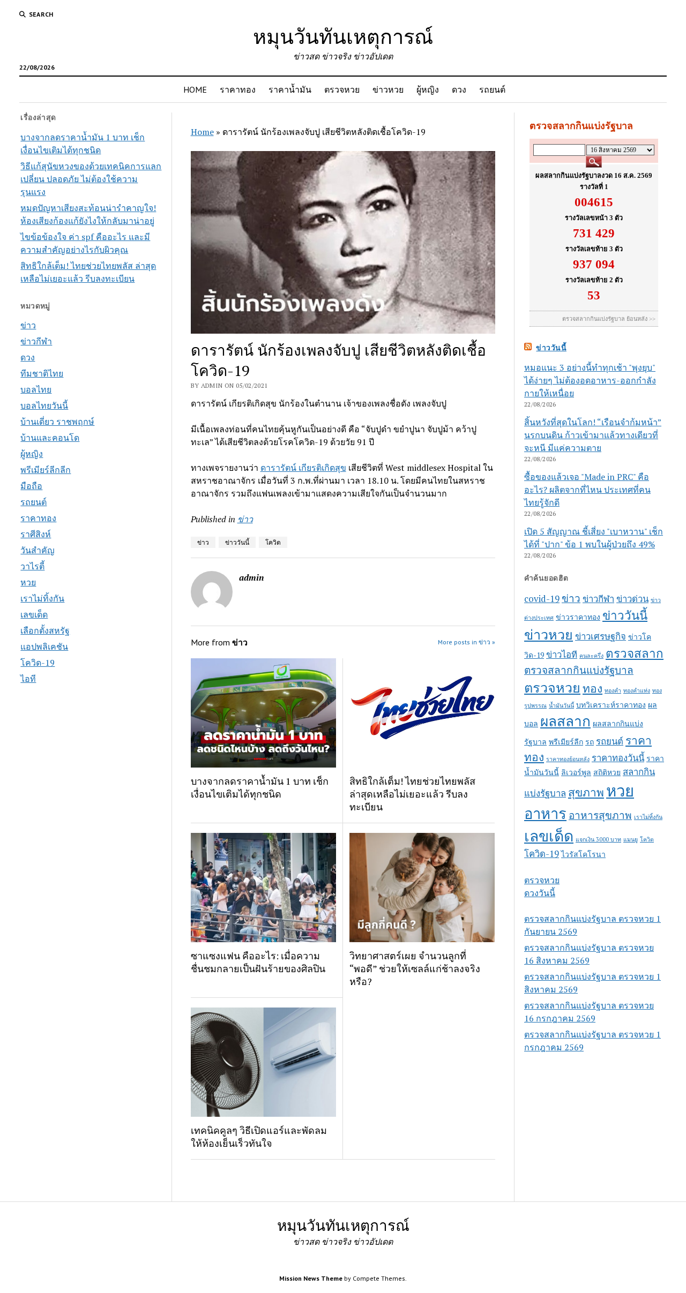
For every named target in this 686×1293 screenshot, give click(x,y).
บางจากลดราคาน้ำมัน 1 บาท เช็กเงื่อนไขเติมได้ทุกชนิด (260, 787)
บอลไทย (35, 389)
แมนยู (630, 839)
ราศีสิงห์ (35, 534)
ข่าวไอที (561, 654)
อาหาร (545, 813)
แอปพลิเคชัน (44, 646)
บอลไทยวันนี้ (44, 405)
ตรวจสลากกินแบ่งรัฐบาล (578, 669)
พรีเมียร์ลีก (566, 741)
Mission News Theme (310, 1278)
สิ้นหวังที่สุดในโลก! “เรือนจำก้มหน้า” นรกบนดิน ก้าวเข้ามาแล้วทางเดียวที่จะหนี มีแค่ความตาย (592, 435)
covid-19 (542, 599)
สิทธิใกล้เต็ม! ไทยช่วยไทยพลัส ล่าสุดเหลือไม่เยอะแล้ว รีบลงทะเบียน (412, 794)
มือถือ (31, 486)
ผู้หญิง (427, 89)
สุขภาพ (586, 792)
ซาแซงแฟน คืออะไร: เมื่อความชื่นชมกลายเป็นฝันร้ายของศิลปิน (258, 962)
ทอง (592, 688)
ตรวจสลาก (634, 653)
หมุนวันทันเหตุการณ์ (343, 36)
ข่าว (28, 325)
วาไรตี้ (32, 566)
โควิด (273, 542)
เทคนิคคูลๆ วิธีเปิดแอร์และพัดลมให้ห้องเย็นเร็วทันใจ (259, 1136)
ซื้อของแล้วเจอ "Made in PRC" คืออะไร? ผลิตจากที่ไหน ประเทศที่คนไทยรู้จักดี (587, 489)
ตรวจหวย (342, 89)
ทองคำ (613, 690)
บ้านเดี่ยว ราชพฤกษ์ (57, 421)
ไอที (28, 679)
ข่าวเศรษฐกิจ (600, 636)
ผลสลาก (565, 721)
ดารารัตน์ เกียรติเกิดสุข (303, 467)
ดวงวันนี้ (539, 893)
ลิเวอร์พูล (576, 772)
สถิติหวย (607, 772)
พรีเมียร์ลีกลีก (45, 470)
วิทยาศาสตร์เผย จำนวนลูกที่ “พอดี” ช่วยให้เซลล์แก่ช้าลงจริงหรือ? (414, 968)
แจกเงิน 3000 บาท (598, 839)
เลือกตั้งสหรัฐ (45, 630)
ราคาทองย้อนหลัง (568, 759)
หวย (28, 582)
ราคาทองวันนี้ (618, 758)
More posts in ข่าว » (466, 642)
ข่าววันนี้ (237, 542)
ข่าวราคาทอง (578, 617)
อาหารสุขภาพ (600, 815)
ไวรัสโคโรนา (583, 854)
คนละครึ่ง (591, 655)
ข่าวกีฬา (36, 341)
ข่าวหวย (388, 89)
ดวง (459, 89)
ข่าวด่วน (632, 599)
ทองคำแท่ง (636, 690)
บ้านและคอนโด (49, 437)
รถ (589, 741)
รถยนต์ (492, 89)
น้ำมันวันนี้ (561, 705)
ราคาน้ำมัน (290, 89)
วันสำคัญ (37, 550)
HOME (195, 89)
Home (202, 132)
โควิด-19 (37, 662)
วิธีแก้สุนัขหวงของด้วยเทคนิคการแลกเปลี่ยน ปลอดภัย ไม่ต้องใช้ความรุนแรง (90, 179)
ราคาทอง (238, 89)
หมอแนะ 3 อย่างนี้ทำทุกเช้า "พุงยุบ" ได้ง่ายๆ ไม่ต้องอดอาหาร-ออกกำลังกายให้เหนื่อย (590, 380)
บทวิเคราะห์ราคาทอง (611, 705)
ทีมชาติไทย (41, 373)
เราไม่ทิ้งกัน (42, 598)
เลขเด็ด (34, 614)
